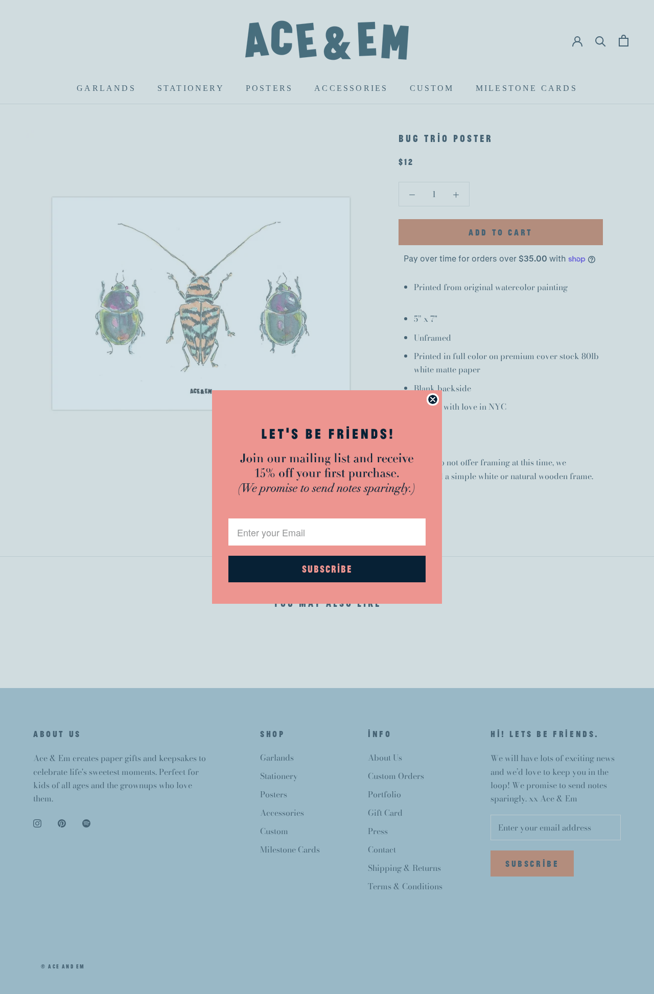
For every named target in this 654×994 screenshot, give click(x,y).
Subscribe (327, 569)
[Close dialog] (433, 399)
